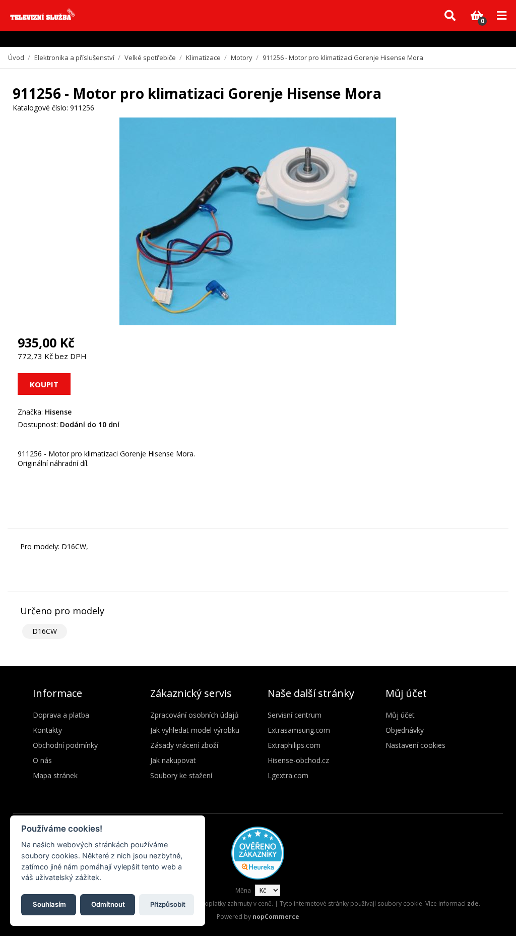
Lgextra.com (288, 775)
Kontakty (47, 730)
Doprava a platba (61, 715)
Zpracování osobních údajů (194, 715)
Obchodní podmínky (65, 745)
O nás (42, 760)
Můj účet (400, 715)
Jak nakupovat (173, 760)
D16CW (44, 631)
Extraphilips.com (294, 745)
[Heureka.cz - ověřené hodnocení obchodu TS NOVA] (257, 877)
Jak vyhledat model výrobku (194, 730)
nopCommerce (275, 916)
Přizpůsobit (167, 904)
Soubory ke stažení (181, 775)
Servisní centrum (294, 715)
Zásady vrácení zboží (184, 745)
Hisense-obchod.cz (298, 760)
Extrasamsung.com (299, 730)
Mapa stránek (55, 775)
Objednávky (404, 730)
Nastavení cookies (415, 745)
